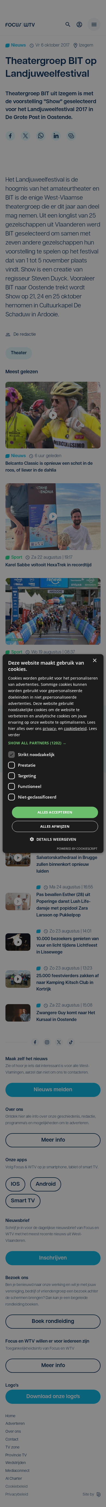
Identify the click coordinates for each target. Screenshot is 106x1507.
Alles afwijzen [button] (55, 826)
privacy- (50, 728)
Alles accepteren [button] (55, 812)
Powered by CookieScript (77, 848)
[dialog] (53, 753)
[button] (53, 743)
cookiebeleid (75, 728)
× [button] (94, 660)
